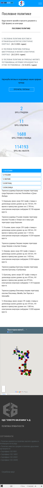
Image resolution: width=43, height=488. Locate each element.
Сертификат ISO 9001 (9, 451)
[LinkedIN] (11, 3)
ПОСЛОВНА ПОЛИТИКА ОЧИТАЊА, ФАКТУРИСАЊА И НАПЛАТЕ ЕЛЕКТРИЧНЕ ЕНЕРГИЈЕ (18, 52)
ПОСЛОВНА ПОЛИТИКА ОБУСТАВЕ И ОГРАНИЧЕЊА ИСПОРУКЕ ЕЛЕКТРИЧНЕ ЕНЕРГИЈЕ (17, 41)
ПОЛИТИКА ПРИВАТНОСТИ (13, 426)
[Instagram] (5, 3)
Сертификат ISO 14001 (9, 454)
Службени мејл (8, 472)
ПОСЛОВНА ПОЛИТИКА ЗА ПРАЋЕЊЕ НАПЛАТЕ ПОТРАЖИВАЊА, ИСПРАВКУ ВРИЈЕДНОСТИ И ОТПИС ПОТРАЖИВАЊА (21, 62)
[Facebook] (2, 3)
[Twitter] (8, 3)
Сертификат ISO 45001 (9, 457)
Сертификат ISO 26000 (9, 460)
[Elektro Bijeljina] (21, 3)
